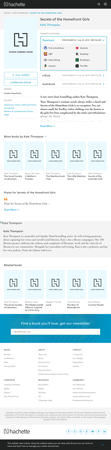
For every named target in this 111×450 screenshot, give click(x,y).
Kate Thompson (50, 24)
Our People (78, 358)
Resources (43, 380)
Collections (9, 358)
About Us (42, 354)
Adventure (9, 105)
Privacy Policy (44, 362)
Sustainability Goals (81, 397)
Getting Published (12, 385)
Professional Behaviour (83, 400)
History (7, 393)
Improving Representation (84, 393)
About (41, 350)
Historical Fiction (29, 105)
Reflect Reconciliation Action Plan (53, 374)
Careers (76, 366)
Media (41, 389)
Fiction (18, 105)
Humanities (9, 108)
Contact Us (77, 354)
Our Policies (78, 389)
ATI (39, 397)
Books (7, 350)
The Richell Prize (11, 397)
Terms (40, 358)
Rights (7, 389)
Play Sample (23, 75)
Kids (6, 362)
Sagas (6, 114)
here (57, 446)
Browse (7, 354)
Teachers (42, 393)
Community (78, 380)
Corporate (9, 380)
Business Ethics (44, 370)
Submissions (78, 362)
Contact (77, 350)
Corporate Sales (45, 400)
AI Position (43, 366)
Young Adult (9, 366)
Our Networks (79, 385)
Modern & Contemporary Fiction (18, 111)
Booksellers (43, 385)
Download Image (20, 82)
